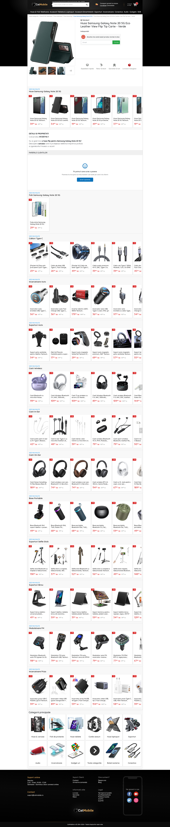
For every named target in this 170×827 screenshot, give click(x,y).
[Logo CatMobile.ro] (39, 4)
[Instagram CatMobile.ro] (136, 800)
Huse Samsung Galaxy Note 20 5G (82, 16)
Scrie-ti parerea (85, 180)
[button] (141, 110)
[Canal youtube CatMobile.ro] (136, 794)
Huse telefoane (58, 16)
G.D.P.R (100, 801)
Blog (100, 782)
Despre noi (102, 780)
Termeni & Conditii (105, 793)
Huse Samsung (68, 16)
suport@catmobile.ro (35, 795)
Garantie (76, 795)
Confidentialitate (104, 795)
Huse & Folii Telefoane (46, 16)
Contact (76, 780)
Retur (75, 797)
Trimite (116, 42)
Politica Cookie (103, 797)
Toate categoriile (33, 16)
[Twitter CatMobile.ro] (130, 800)
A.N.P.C (100, 799)
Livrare (75, 793)
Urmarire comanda (80, 782)
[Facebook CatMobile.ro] (130, 794)
